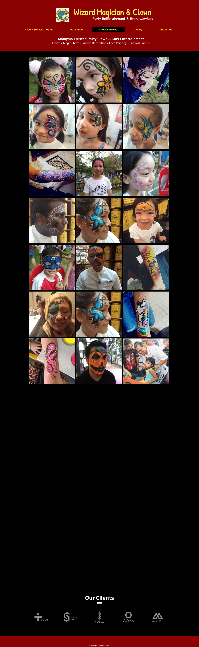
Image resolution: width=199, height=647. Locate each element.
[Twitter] (87, 435)
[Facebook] (83, 435)
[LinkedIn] (92, 435)
